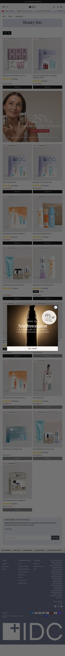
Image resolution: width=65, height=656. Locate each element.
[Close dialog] (49, 317)
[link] (32, 331)
